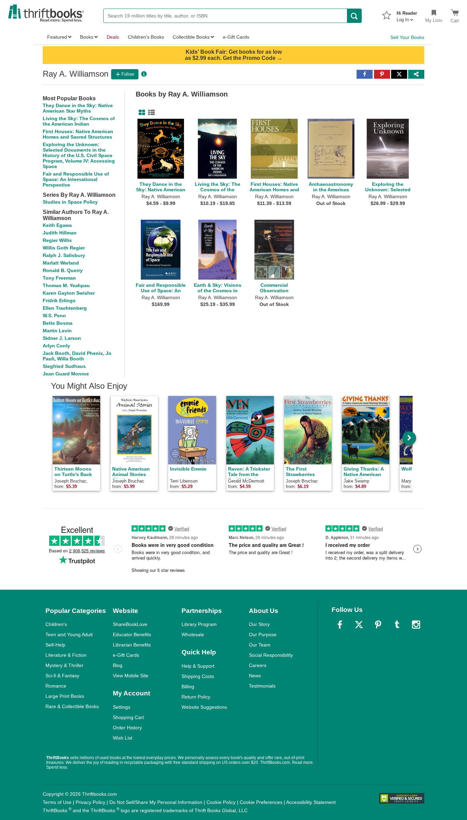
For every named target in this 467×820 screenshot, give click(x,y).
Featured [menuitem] (57, 37)
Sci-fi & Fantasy (62, 675)
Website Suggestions (204, 707)
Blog (117, 665)
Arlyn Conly (56, 345)
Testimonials (262, 686)
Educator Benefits (132, 634)
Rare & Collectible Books (72, 706)
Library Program (199, 624)
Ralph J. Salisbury (64, 255)
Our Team (259, 645)
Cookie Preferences (261, 802)
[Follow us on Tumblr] (397, 624)
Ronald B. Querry (63, 270)
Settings (121, 707)
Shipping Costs (198, 676)
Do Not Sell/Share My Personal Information (155, 802)
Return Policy (196, 697)
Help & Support (198, 666)
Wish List (122, 738)
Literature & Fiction (65, 655)
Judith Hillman (60, 232)
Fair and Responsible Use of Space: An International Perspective (76, 179)
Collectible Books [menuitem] (191, 37)
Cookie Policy (221, 802)
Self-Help (55, 645)
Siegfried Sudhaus (64, 366)
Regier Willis (57, 240)
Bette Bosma (57, 323)
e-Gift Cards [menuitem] (236, 37)
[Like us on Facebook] (340, 624)
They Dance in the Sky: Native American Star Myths (78, 108)
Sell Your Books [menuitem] (407, 37)
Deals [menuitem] (113, 37)
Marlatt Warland (61, 263)
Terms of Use (57, 802)
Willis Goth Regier (64, 248)
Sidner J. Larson (62, 338)
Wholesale (193, 634)
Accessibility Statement (311, 802)
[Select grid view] (140, 112)
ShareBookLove (130, 624)
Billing (188, 686)
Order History (127, 727)
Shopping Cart (128, 717)
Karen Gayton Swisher (69, 293)
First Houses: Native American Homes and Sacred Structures (78, 134)
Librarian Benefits (132, 645)
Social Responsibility (271, 655)
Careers (257, 665)
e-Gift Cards (126, 655)
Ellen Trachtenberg (65, 308)
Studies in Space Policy (70, 202)
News (255, 675)
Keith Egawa (57, 225)
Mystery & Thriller (64, 665)
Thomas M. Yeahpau (66, 285)
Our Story (259, 624)
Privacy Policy (90, 802)
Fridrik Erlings (59, 300)
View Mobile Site (130, 675)
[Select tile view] (150, 112)
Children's (56, 624)
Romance (55, 686)
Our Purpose (263, 634)
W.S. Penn (54, 315)
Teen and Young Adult (69, 634)
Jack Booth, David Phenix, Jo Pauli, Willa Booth (77, 355)
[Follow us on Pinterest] (378, 624)
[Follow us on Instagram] (416, 624)
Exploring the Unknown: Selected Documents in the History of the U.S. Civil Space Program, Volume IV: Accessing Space (79, 155)
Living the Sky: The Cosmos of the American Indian (79, 121)
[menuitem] (407, 14)
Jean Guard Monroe (66, 373)
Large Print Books (64, 696)
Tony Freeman (59, 278)
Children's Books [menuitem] (146, 37)
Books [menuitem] (86, 37)
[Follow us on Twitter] (359, 624)
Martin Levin (57, 330)
